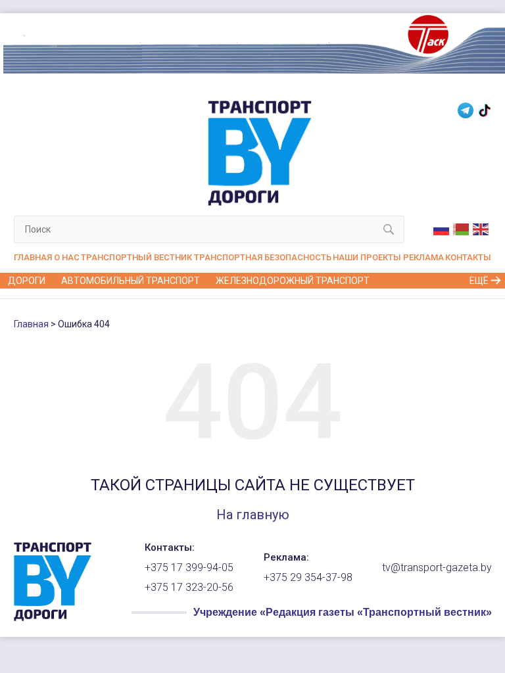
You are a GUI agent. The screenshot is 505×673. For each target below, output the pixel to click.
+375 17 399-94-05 (189, 568)
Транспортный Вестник (136, 257)
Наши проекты (367, 257)
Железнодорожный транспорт (293, 280)
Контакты (468, 257)
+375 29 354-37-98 (308, 578)
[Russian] (441, 228)
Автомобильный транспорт (130, 280)
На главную (252, 514)
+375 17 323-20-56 (189, 587)
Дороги (26, 280)
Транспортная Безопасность (262, 257)
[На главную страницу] (52, 618)
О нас (67, 257)
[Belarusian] (461, 228)
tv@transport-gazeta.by (437, 568)
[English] (481, 228)
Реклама (423, 257)
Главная (33, 257)
